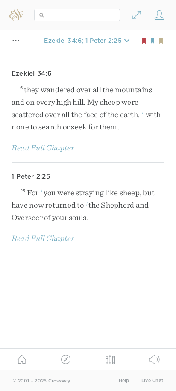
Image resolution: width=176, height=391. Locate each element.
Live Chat (152, 380)
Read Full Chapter (43, 148)
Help (124, 380)
